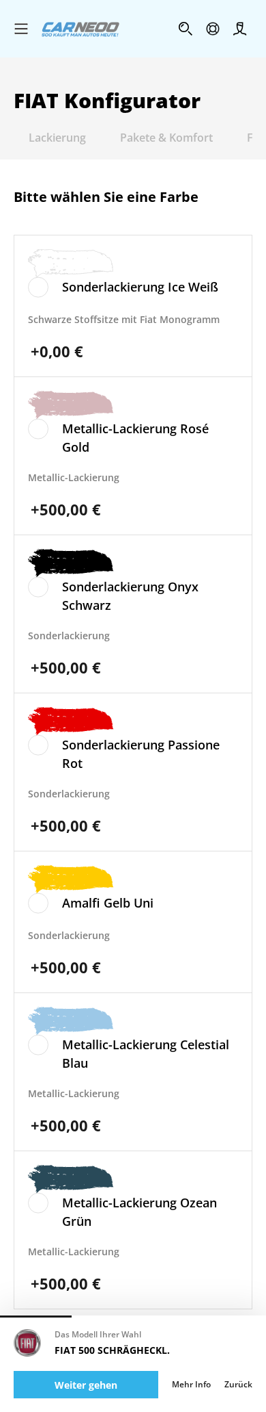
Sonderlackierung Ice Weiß (140, 287)
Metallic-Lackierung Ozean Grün (139, 1211)
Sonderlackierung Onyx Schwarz (130, 595)
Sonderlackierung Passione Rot (141, 753)
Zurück (238, 1384)
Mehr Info (191, 1384)
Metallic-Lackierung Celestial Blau (145, 1053)
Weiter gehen (86, 1384)
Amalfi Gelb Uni (107, 903)
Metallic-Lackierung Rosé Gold (135, 437)
